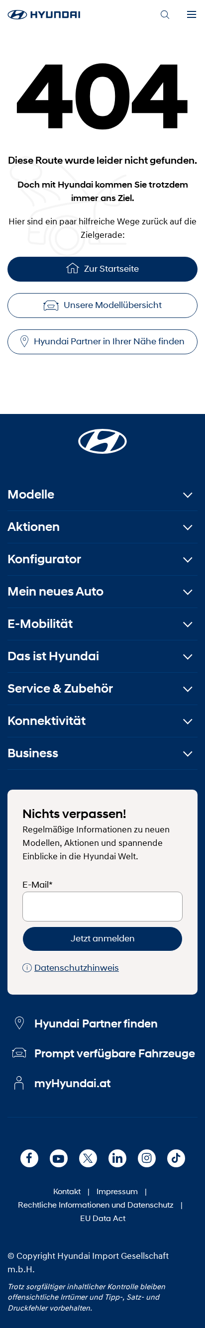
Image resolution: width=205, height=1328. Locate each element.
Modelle (30, 494)
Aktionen (33, 526)
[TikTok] (176, 1158)
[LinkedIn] (117, 1158)
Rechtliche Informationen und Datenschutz (96, 1204)
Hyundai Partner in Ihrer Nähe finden (109, 341)
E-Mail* (37, 884)
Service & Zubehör (60, 688)
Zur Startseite (111, 268)
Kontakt (67, 1191)
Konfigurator (44, 559)
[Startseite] (102, 435)
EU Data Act (102, 1218)
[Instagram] (147, 1158)
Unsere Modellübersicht (113, 305)
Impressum (117, 1191)
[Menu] (192, 15)
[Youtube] (59, 1158)
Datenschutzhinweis (76, 967)
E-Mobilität (40, 623)
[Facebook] (29, 1158)
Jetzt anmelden (103, 938)
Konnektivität (46, 720)
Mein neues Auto (55, 591)
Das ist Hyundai (53, 656)
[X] (88, 1158)
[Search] (165, 15)
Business (32, 753)
